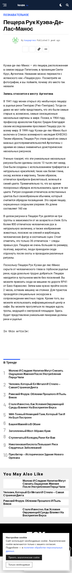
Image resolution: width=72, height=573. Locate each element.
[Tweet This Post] (32, 49)
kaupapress (30, 40)
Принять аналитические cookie (24, 557)
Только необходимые (19, 564)
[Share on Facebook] (25, 49)
